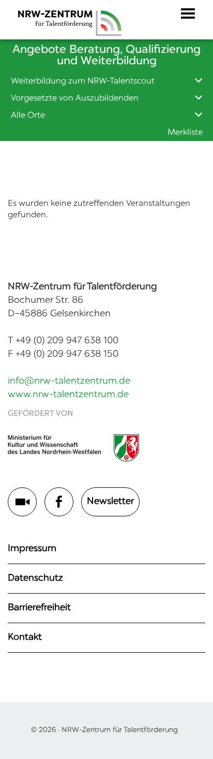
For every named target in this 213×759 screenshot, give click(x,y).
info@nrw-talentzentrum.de (69, 381)
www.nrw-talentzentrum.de (68, 395)
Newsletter (110, 502)
